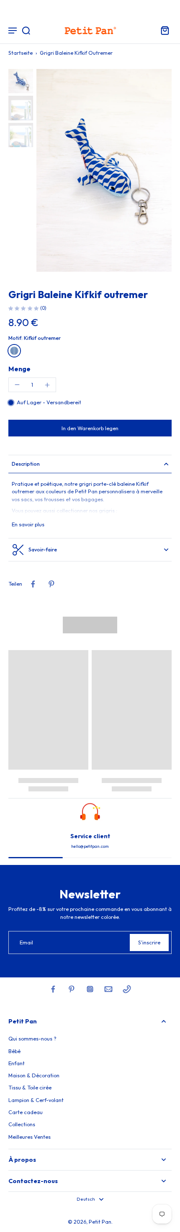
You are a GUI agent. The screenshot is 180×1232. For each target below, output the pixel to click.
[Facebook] (53, 989)
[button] (90, 428)
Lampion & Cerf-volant (36, 1100)
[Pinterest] (71, 989)
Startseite (20, 52)
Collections (21, 1124)
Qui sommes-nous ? (32, 1038)
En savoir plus (28, 524)
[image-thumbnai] (20, 81)
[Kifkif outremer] (14, 351)
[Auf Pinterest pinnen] (51, 584)
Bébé (14, 1051)
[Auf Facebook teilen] (33, 584)
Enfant (16, 1063)
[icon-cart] (162, 30)
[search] (26, 30)
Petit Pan (100, 1221)
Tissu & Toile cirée (29, 1087)
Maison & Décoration (33, 1075)
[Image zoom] (104, 170)
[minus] (17, 384)
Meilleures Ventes (29, 1136)
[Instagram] (90, 989)
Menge (19, 369)
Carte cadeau (25, 1112)
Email (26, 942)
